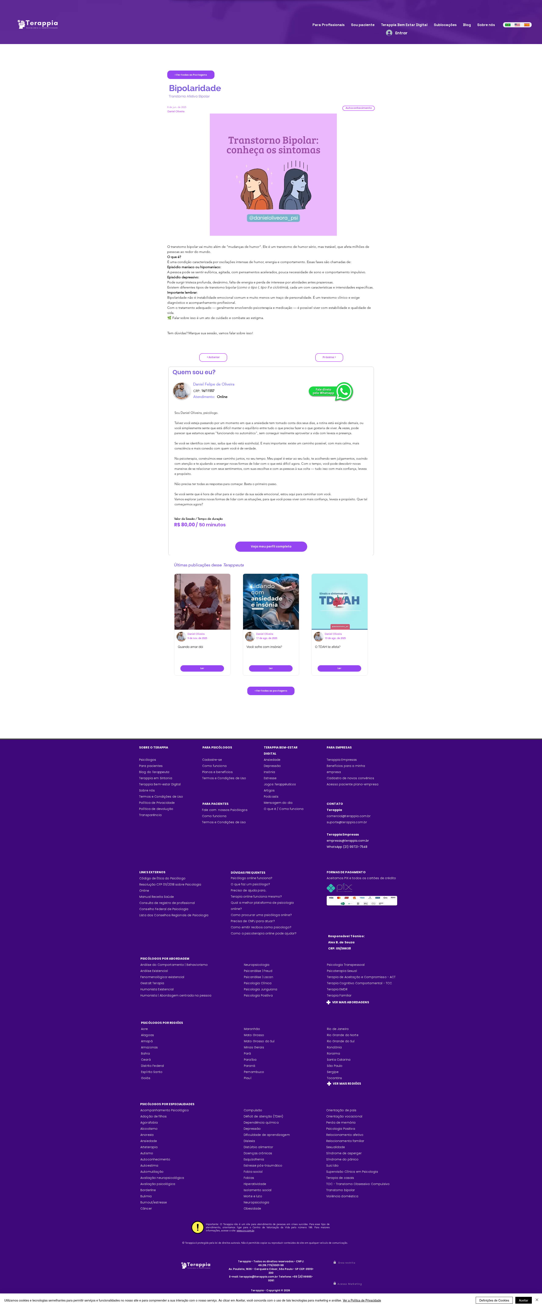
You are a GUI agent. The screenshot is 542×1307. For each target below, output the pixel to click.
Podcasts (271, 796)
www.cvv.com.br (245, 1230)
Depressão (272, 766)
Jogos (280, 784)
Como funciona (214, 816)
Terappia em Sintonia (155, 778)
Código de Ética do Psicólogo (162, 878)
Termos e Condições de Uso (161, 796)
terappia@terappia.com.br (258, 1276)
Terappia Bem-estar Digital (160, 784)
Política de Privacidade (157, 803)
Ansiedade (272, 760)
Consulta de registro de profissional (167, 903)
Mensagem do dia (278, 803)
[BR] (508, 24)
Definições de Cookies (494, 1300)
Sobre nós (147, 790)
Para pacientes (151, 766)
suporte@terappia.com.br (347, 822)
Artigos (269, 790)
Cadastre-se (212, 760)
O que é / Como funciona (283, 809)
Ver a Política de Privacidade (362, 1300)
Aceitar (523, 1300)
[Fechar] (536, 1300)
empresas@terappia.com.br (348, 841)
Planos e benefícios (217, 772)
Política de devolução (156, 809)
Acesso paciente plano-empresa (352, 784)
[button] (358, 108)
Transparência (150, 815)
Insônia (269, 772)
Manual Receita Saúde (156, 897)
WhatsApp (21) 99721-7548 (347, 847)
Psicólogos (147, 760)
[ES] (527, 24)
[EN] (517, 24)
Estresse (270, 778)
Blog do (154, 772)
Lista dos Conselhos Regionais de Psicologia (173, 915)
